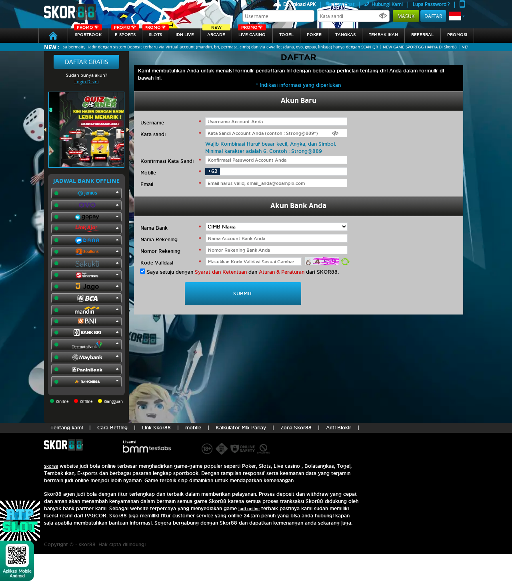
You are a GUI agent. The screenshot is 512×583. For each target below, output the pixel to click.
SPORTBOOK (88, 32)
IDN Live (185, 34)
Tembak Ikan (383, 34)
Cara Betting (112, 427)
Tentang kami (66, 427)
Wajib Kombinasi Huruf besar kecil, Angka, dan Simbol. (270, 143)
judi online (249, 509)
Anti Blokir (338, 427)
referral (422, 34)
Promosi (457, 34)
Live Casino (252, 32)
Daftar (433, 16)
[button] (457, 16)
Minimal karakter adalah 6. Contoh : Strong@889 (263, 151)
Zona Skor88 (296, 427)
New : (51, 47)
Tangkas (345, 34)
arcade (216, 32)
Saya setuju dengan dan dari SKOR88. (243, 271)
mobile (193, 427)
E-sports (125, 32)
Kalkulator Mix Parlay (241, 427)
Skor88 (51, 466)
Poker (314, 34)
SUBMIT (242, 293)
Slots (153, 32)
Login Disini (86, 81)
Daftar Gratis (86, 62)
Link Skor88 (156, 427)
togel (286, 34)
